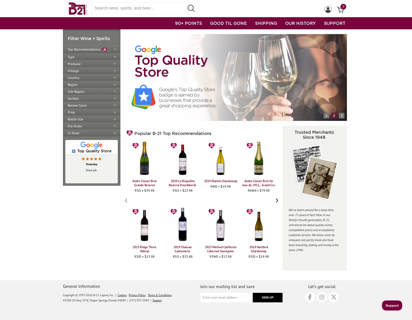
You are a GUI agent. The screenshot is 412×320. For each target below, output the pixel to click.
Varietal (73, 98)
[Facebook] (310, 297)
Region (73, 85)
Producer (74, 64)
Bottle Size (75, 119)
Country (73, 78)
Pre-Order (75, 126)
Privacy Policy (137, 295)
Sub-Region (76, 91)
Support (157, 300)
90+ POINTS (188, 23)
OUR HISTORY (300, 23)
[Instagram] (322, 297)
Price (71, 112)
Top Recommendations (85, 49)
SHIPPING (266, 23)
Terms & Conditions (160, 295)
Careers (122, 295)
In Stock (73, 133)
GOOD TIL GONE (228, 23)
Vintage (73, 71)
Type (71, 57)
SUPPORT (334, 23)
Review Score (77, 105)
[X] (334, 297)
